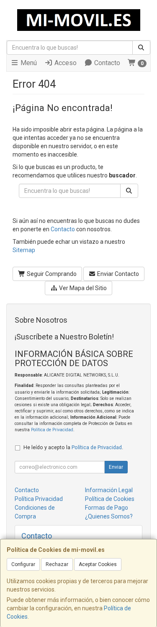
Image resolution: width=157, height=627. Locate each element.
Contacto (106, 63)
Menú (28, 63)
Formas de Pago (106, 507)
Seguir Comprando (51, 274)
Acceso (65, 63)
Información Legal (109, 490)
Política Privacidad (39, 499)
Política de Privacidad (52, 429)
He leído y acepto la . (73, 447)
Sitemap (24, 250)
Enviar (116, 467)
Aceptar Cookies (98, 564)
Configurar (23, 564)
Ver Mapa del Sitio (82, 288)
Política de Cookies (109, 499)
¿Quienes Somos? (109, 516)
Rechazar (57, 564)
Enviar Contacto (117, 274)
